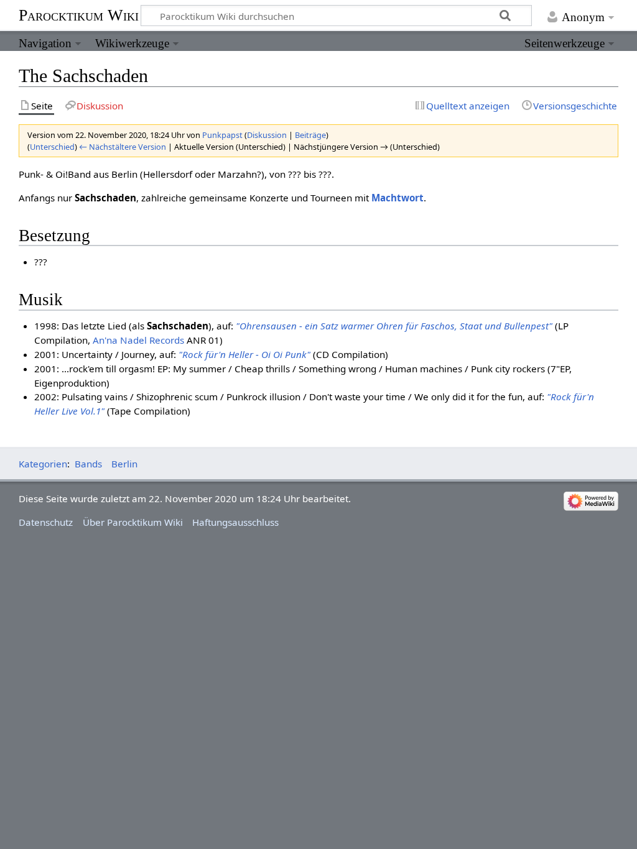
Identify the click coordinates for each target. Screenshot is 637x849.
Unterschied (52, 146)
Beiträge (310, 134)
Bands (88, 463)
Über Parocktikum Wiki (133, 522)
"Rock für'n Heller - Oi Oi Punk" (244, 354)
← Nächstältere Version (122, 146)
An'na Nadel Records (138, 340)
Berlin (124, 463)
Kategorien (43, 463)
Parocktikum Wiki (79, 14)
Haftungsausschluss (235, 522)
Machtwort (397, 197)
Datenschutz (46, 522)
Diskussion (267, 134)
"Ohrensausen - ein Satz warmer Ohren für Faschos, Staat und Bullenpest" (394, 325)
